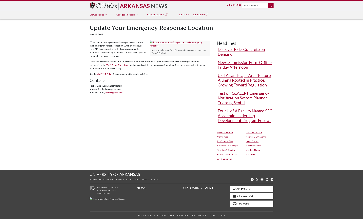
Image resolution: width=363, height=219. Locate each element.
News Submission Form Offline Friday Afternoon (245, 65)
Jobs (223, 215)
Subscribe (184, 14)
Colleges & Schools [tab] (125, 14)
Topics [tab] (97, 14)
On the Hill (251, 154)
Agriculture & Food (225, 132)
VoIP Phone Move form (117, 65)
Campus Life (122, 179)
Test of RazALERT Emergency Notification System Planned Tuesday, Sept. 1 (243, 98)
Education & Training (226, 150)
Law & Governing (224, 159)
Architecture (222, 137)
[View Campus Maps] (92, 191)
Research (135, 179)
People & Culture (254, 132)
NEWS (141, 188)
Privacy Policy (202, 215)
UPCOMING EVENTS (199, 188)
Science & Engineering (256, 137)
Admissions (96, 179)
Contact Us (214, 215)
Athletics (147, 179)
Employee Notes (253, 145)
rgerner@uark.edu (114, 92)
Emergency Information (148, 215)
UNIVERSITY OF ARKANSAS (115, 174)
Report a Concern (167, 215)
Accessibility (189, 215)
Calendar (156, 14)
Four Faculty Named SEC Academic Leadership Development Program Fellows (245, 115)
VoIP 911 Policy (105, 74)
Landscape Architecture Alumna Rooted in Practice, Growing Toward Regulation (244, 80)
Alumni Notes (252, 141)
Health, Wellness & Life (227, 154)
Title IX (180, 215)
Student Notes (253, 150)
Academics (109, 179)
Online (243, 188)
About (157, 179)
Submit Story (199, 14)
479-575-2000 (103, 193)
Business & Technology (227, 145)
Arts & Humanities (225, 141)
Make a (242, 203)
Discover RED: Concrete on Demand (241, 52)
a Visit (245, 196)
